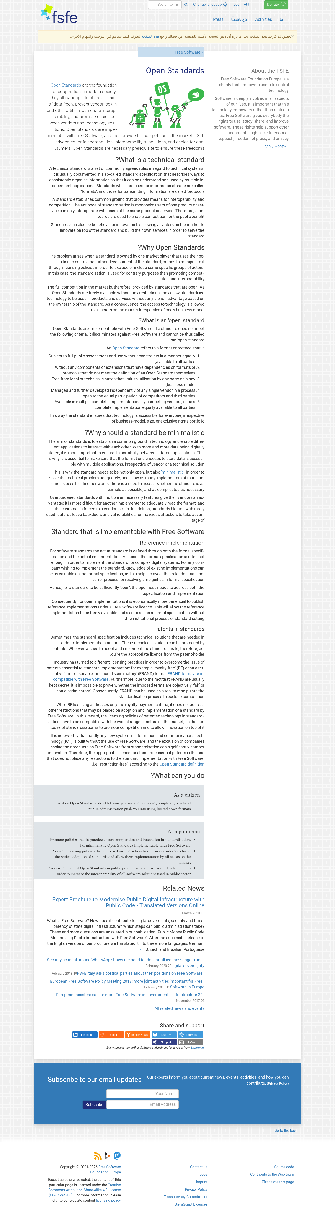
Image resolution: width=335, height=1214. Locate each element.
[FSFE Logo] (59, 14)
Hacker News (139, 1034)
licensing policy (108, 1200)
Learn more (197, 1047)
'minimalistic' (172, 472)
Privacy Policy (196, 1189)
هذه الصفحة (150, 36)
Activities (263, 19)
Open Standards (66, 85)
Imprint (201, 1182)
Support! (165, 1042)
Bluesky (166, 1034)
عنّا (282, 19)
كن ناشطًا (239, 19)
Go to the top (284, 1130)
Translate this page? (277, 1182)
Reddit (113, 1034)
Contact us (198, 1167)
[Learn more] (141, 949)
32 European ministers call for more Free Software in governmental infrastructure (129, 994)
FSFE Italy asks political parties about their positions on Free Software (140, 973)
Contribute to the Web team (272, 1174)
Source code (284, 1167)
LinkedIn (86, 1034)
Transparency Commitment (185, 1197)
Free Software (188, 52)
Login (238, 4)
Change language (208, 4)
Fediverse (192, 1034)
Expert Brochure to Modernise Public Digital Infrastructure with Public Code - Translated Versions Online (128, 902)
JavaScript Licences (191, 1204)
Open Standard (125, 348)
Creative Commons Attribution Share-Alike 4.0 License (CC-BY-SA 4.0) (84, 1190)
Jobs (203, 1174)
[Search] (186, 5)
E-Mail (192, 1042)
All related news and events (179, 1008)
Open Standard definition (182, 764)
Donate (274, 4)
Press (218, 19)
